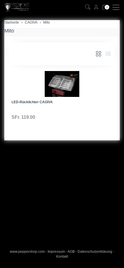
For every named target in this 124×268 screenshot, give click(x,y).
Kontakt (62, 256)
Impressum (56, 252)
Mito (9, 31)
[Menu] (117, 7)
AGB (71, 252)
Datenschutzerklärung (95, 252)
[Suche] (88, 7)
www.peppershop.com (27, 252)
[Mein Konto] (96, 7)
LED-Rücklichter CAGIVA (32, 102)
